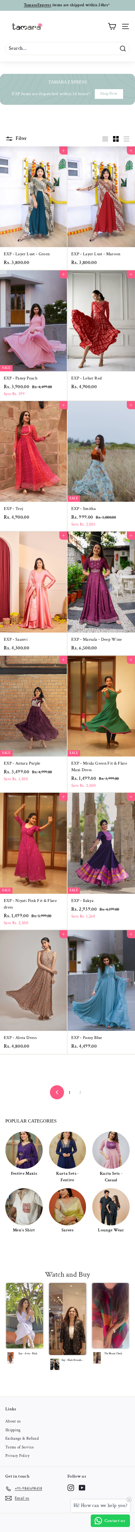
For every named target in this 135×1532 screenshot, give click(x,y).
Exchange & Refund (22, 1438)
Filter (21, 138)
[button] (24, 1325)
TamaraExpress (37, 5)
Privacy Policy (17, 1455)
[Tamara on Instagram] (71, 1487)
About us (13, 1421)
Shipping (13, 1430)
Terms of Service (19, 1447)
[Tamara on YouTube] (82, 1487)
